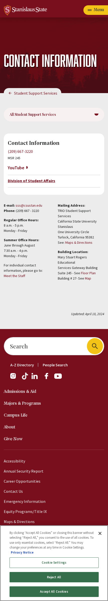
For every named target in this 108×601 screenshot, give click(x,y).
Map (88, 278)
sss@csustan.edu (29, 205)
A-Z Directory (22, 364)
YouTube (16, 168)
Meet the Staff (14, 276)
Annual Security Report (23, 471)
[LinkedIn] (34, 378)
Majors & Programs (22, 403)
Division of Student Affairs (31, 180)
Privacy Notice (22, 552)
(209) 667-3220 (20, 151)
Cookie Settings (54, 562)
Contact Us (13, 491)
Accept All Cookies (54, 591)
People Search (55, 364)
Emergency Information (24, 501)
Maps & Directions (78, 242)
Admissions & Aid (20, 391)
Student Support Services (35, 93)
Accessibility (14, 460)
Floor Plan (88, 273)
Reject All (54, 577)
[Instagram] (15, 378)
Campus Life (15, 415)
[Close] (99, 533)
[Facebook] (48, 378)
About (9, 427)
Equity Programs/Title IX (25, 511)
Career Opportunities (22, 481)
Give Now (13, 439)
